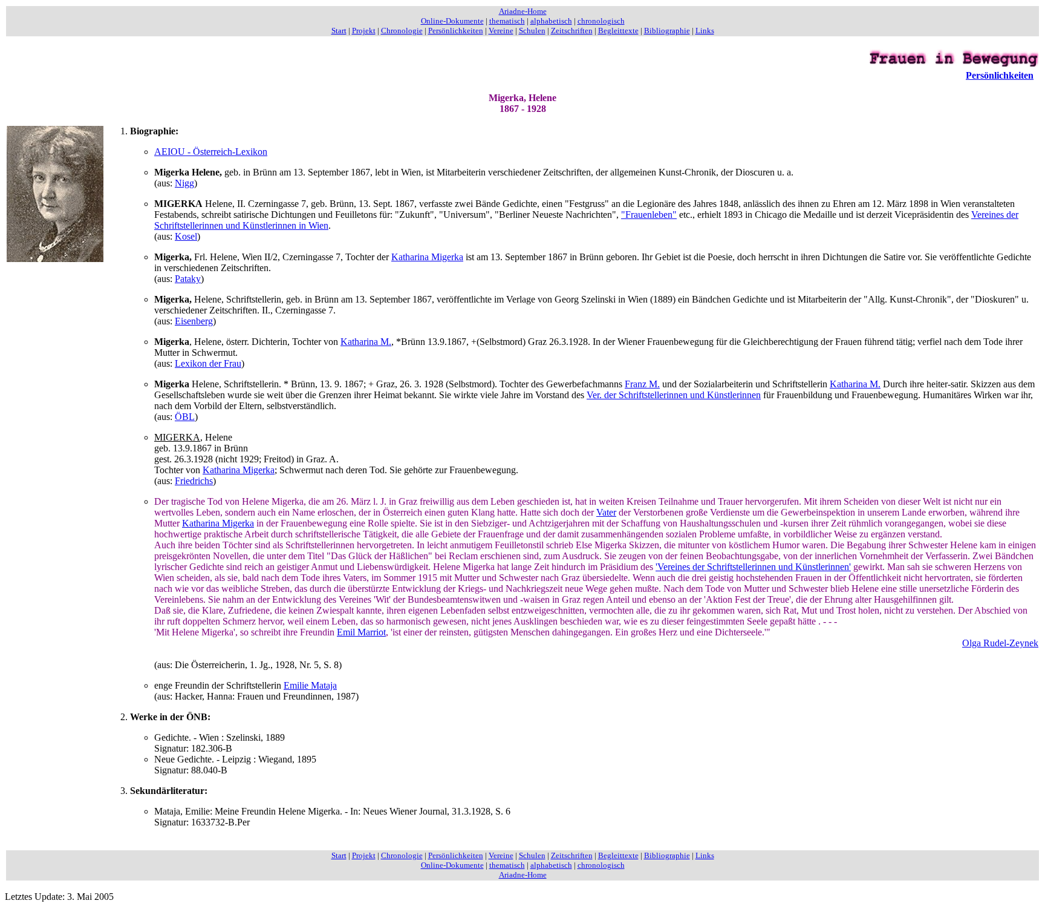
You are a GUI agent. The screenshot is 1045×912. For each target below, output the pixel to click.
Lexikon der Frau (208, 363)
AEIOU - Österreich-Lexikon (210, 151)
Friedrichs (194, 481)
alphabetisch (551, 20)
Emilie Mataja (310, 685)
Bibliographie (667, 30)
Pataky (188, 279)
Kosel (186, 236)
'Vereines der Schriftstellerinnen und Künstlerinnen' (753, 567)
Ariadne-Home (523, 11)
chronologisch (601, 20)
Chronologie (402, 30)
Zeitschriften (572, 30)
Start (339, 30)
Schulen (532, 30)
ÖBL (185, 417)
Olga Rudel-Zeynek (1000, 643)
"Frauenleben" (649, 214)
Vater (606, 512)
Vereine (501, 30)
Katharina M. (365, 341)
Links (704, 30)
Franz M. (642, 384)
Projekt (364, 30)
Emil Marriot (361, 632)
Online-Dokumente (452, 20)
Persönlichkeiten (455, 30)
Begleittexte (618, 30)
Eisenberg (194, 321)
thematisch (507, 20)
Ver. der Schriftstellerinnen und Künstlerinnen (674, 395)
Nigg (184, 183)
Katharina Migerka (427, 257)
